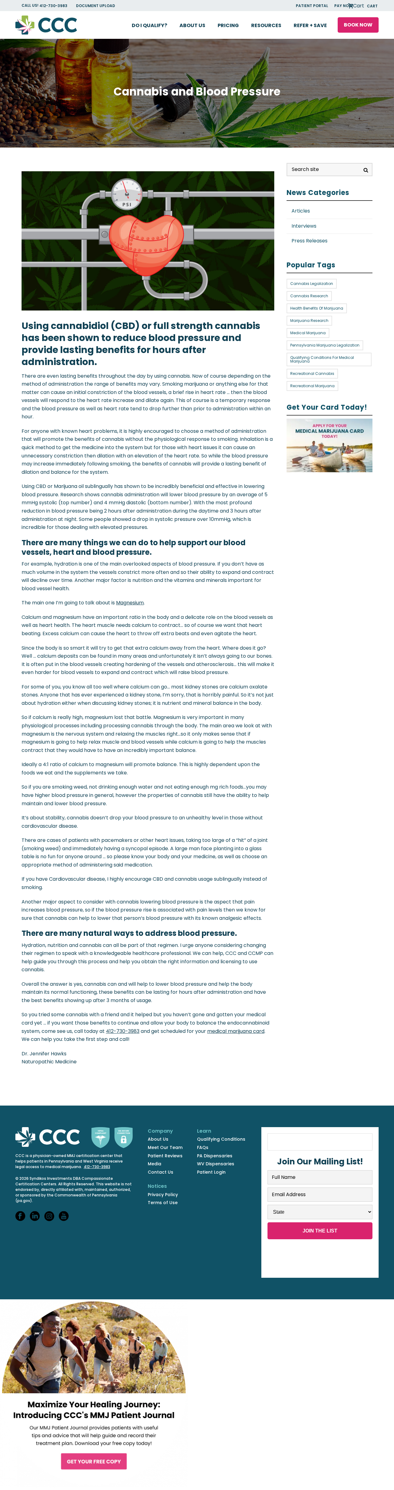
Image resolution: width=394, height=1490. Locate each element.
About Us (192, 25)
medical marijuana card (235, 1031)
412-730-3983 (53, 5)
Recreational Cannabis (312, 373)
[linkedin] (35, 1216)
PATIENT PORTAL (312, 5)
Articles (300, 210)
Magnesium (130, 602)
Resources (266, 25)
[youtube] (64, 1216)
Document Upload (95, 5)
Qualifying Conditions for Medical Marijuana (322, 359)
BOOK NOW (358, 24)
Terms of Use (163, 1203)
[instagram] (49, 1216)
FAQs (202, 1147)
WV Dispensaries (215, 1164)
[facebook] (20, 1216)
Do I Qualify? (149, 25)
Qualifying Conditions (221, 1139)
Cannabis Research (309, 295)
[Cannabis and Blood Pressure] (22, 166)
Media (154, 1164)
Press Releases (309, 240)
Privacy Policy (163, 1195)
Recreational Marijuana (312, 385)
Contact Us (160, 1172)
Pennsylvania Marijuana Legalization (325, 345)
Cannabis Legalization (311, 283)
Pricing (228, 25)
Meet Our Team (165, 1147)
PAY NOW (343, 5)
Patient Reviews (165, 1156)
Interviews (303, 225)
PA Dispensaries (214, 1156)
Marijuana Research (309, 320)
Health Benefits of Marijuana (316, 308)
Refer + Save (310, 25)
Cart (365, 5)
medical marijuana (308, 332)
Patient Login (211, 1172)
